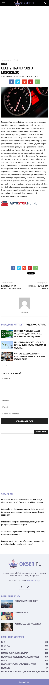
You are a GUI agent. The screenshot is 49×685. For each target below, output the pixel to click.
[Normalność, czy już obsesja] (7, 627)
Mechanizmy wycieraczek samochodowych (20, 657)
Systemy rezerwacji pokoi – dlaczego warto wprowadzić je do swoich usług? (29, 356)
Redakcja (8, 76)
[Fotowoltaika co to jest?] (7, 604)
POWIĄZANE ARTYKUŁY (12, 324)
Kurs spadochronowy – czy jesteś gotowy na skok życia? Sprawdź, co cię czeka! (30, 345)
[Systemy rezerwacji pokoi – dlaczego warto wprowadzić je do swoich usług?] (7, 356)
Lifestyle (4, 64)
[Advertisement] (24, 32)
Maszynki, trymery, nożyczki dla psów (18, 664)
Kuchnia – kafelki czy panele (38, 287)
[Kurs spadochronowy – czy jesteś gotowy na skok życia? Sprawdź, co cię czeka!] (7, 345)
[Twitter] (27, 587)
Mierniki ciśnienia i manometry (14, 653)
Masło (4, 660)
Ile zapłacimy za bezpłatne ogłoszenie (11, 287)
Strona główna (6, 60)
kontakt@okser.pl (33, 580)
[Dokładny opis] (7, 616)
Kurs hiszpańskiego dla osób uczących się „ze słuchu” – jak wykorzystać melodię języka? (28, 334)
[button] (45, 3)
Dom (3, 642)
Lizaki (3, 649)
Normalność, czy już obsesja (28, 624)
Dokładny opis (21, 612)
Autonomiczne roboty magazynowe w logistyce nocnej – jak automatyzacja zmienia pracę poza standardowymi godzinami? (23, 512)
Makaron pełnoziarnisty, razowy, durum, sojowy (23, 672)
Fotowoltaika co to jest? (26, 601)
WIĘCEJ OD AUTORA (36, 324)
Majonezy (5, 668)
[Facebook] (21, 587)
